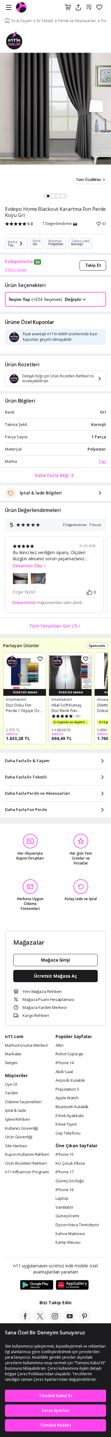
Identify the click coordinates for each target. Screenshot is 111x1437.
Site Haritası (16, 1146)
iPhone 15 (65, 1154)
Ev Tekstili (45, 20)
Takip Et (93, 265)
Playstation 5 (67, 1089)
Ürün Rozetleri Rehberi (26, 1163)
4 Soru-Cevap (16, 269)
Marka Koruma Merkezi (26, 1045)
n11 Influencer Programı (27, 1172)
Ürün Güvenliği (18, 1137)
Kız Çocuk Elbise (70, 1163)
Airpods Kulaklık (70, 1080)
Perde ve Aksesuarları (77, 20)
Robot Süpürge (69, 1054)
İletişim (11, 1063)
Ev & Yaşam (22, 20)
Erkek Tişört (66, 1124)
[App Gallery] (72, 1285)
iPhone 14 (65, 1063)
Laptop (62, 1198)
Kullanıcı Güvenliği (21, 1128)
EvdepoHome (19, 261)
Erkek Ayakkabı (70, 1115)
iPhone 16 (65, 1189)
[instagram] (55, 1320)
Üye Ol (11, 1084)
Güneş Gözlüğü (70, 1181)
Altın (60, 1045)
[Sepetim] (68, 7)
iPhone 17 (65, 1172)
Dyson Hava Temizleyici (77, 1224)
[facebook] (25, 1320)
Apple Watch (67, 1098)
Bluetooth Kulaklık (72, 1106)
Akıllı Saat (64, 1071)
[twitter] (40, 1320)
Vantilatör (64, 1207)
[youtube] (70, 1320)
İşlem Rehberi (17, 1119)
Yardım (11, 1093)
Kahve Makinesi (70, 1233)
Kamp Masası (68, 1242)
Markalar (13, 1054)
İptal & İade (15, 1110)
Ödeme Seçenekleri (23, 1102)
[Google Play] (36, 1285)
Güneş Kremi (67, 1216)
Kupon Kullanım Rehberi (27, 1154)
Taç (102, 461)
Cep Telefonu (68, 1133)
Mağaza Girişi (55, 960)
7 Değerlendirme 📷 (59, 223)
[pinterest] (84, 1320)
